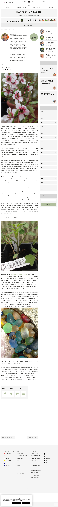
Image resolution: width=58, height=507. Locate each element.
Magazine (51, 7)
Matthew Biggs (50, 48)
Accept (26, 503)
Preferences (7, 503)
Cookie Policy (46, 494)
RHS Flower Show (21, 473)
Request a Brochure (21, 7)
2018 (42, 141)
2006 (42, 186)
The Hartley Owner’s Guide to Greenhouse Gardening (12, 20)
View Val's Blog (48, 57)
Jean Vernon (43, 72)
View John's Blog (49, 39)
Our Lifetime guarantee (22, 455)
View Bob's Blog (49, 33)
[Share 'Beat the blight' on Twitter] (3, 70)
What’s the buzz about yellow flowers (48, 68)
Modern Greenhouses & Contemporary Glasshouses (35, 460)
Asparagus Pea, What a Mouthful (48, 94)
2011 (42, 167)
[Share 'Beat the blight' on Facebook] (1, 70)
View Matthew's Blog (49, 51)
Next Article (33, 437)
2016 (42, 148)
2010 (42, 171)
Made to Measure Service (22, 467)
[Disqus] (19, 417)
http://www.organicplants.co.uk (19, 274)
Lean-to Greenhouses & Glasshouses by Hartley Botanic (36, 467)
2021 (42, 130)
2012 (42, 163)
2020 (42, 133)
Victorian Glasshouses (35, 455)
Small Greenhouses (35, 477)
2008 (42, 178)
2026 (42, 111)
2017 (42, 145)
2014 (42, 156)
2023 (42, 122)
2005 (42, 189)
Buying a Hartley (21, 453)
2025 (42, 115)
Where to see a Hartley (22, 462)
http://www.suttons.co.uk (7, 191)
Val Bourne (49, 54)
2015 (42, 152)
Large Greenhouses (35, 475)
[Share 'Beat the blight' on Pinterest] (5, 70)
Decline (16, 503)
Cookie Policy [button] (25, 499)
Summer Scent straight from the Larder (47, 81)
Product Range (36, 7)
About (7, 7)
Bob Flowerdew (50, 30)
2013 (42, 159)
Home (2, 29)
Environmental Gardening (23, 475)
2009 (42, 174)
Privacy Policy (40, 494)
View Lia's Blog (48, 45)
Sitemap (52, 494)
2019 (42, 137)
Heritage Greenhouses (35, 453)
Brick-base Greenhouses (36, 470)
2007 (42, 182)
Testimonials (20, 458)
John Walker (50, 36)
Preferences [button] (20, 500)
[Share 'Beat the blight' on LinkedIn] (8, 70)
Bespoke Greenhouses (35, 463)
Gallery (19, 460)
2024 (42, 118)
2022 (42, 126)
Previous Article (7, 437)
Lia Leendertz (50, 42)
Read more (43, 75)
